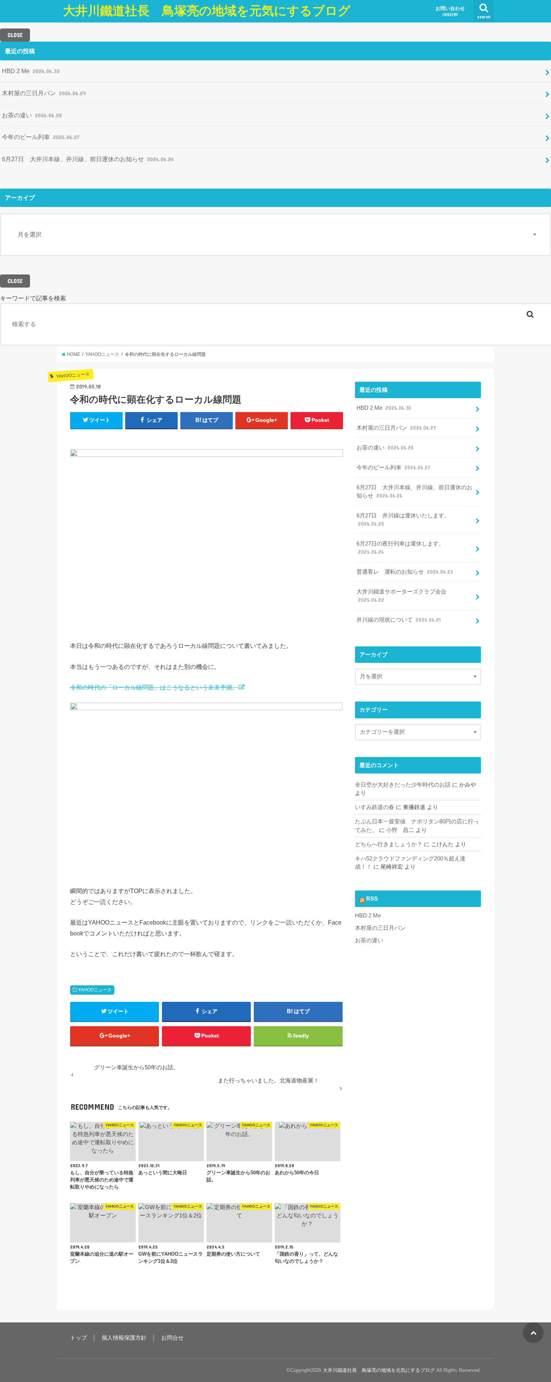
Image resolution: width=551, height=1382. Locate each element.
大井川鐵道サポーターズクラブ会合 (401, 596)
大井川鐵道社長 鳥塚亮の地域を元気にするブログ (206, 11)
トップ (78, 1338)
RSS (372, 899)
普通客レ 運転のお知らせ (404, 572)
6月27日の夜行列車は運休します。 (400, 548)
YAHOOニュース (95, 989)
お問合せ (172, 1338)
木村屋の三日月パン (44, 93)
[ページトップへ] (533, 1332)
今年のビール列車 (40, 136)
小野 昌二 (400, 830)
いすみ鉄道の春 (374, 807)
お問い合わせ (450, 11)
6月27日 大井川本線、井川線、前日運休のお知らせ (88, 159)
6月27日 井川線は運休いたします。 (403, 520)
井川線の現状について (398, 620)
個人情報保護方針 (124, 1338)
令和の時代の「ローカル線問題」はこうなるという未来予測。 (154, 687)
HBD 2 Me (31, 70)
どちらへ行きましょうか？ (388, 844)
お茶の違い (32, 115)
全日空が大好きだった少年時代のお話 (403, 785)
